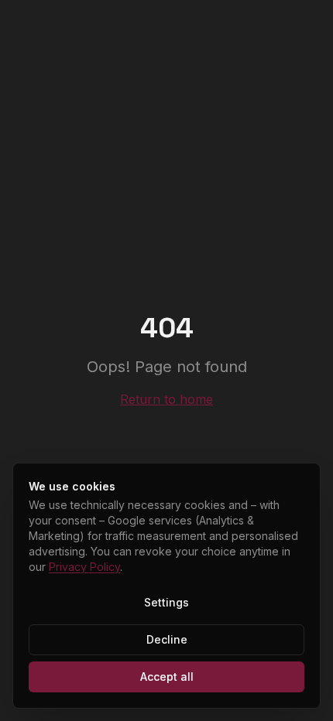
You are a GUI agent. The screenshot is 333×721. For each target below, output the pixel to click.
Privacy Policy (84, 566)
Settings (166, 602)
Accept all (167, 676)
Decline (166, 639)
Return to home (166, 399)
